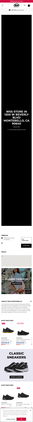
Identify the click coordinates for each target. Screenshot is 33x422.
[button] (16, 10)
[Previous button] (4, 1)
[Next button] (28, 1)
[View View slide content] (16, 365)
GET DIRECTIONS (25, 240)
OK (21, 419)
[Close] (30, 410)
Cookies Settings (10, 419)
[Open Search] (24, 5)
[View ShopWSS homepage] (16, 5)
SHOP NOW (26, 245)
